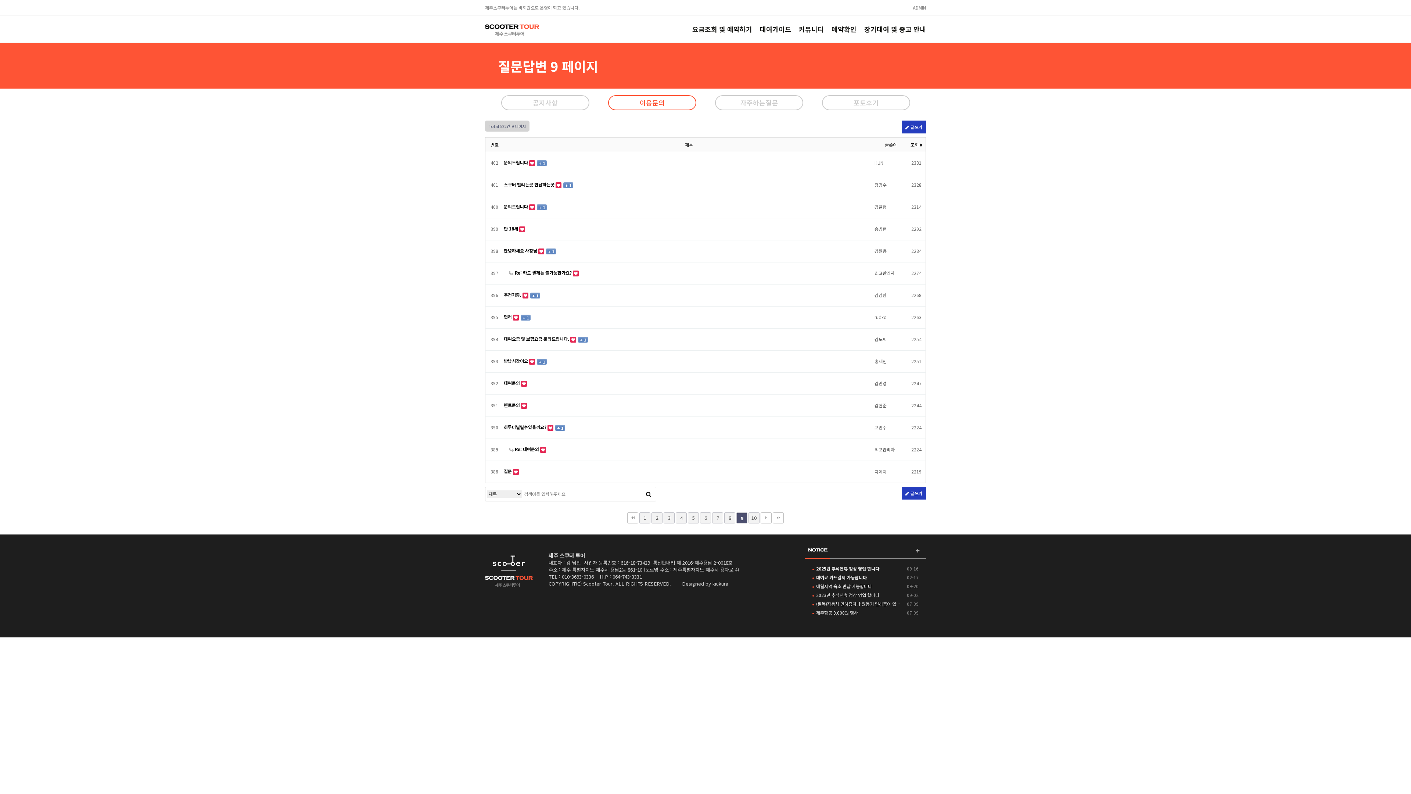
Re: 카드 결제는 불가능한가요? (543, 272)
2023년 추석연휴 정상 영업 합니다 (847, 595)
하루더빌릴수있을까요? (525, 427)
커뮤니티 (811, 29)
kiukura (720, 583)
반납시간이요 (516, 361)
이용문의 (652, 102)
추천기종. (513, 295)
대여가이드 (775, 29)
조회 (915, 145)
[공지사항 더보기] (917, 550)
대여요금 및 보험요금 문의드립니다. (537, 339)
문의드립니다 (516, 162)
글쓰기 (915, 127)
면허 (508, 317)
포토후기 (866, 102)
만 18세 (511, 228)
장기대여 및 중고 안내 (895, 29)
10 (754, 517)
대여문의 (512, 383)
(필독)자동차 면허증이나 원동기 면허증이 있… (858, 604)
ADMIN (919, 7)
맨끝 (778, 517)
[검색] (648, 494)
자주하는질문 (759, 102)
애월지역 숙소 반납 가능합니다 (844, 586)
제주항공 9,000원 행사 (837, 612)
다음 (766, 517)
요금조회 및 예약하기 (722, 29)
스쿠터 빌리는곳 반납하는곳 (530, 184)
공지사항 (545, 102)
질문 (508, 471)
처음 (632, 517)
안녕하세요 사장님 (521, 250)
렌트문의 (512, 405)
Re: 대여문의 (527, 449)
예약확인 (844, 29)
